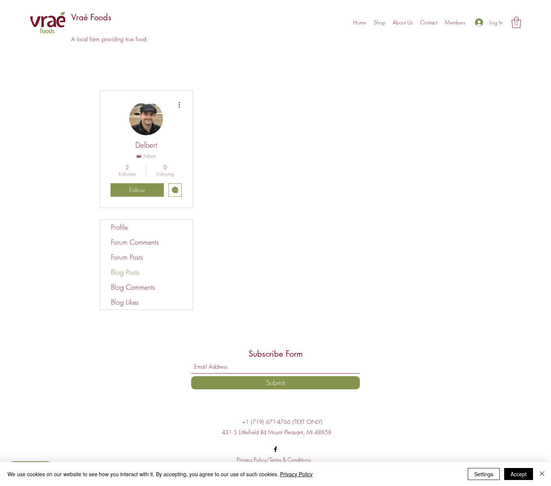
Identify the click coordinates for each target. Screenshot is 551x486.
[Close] (542, 474)
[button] (516, 22)
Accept (519, 474)
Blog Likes (125, 302)
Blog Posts (125, 272)
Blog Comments (133, 287)
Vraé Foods (91, 17)
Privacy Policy (296, 474)
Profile (119, 227)
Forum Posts (127, 257)
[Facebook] (275, 449)
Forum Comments (135, 242)
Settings (483, 474)
